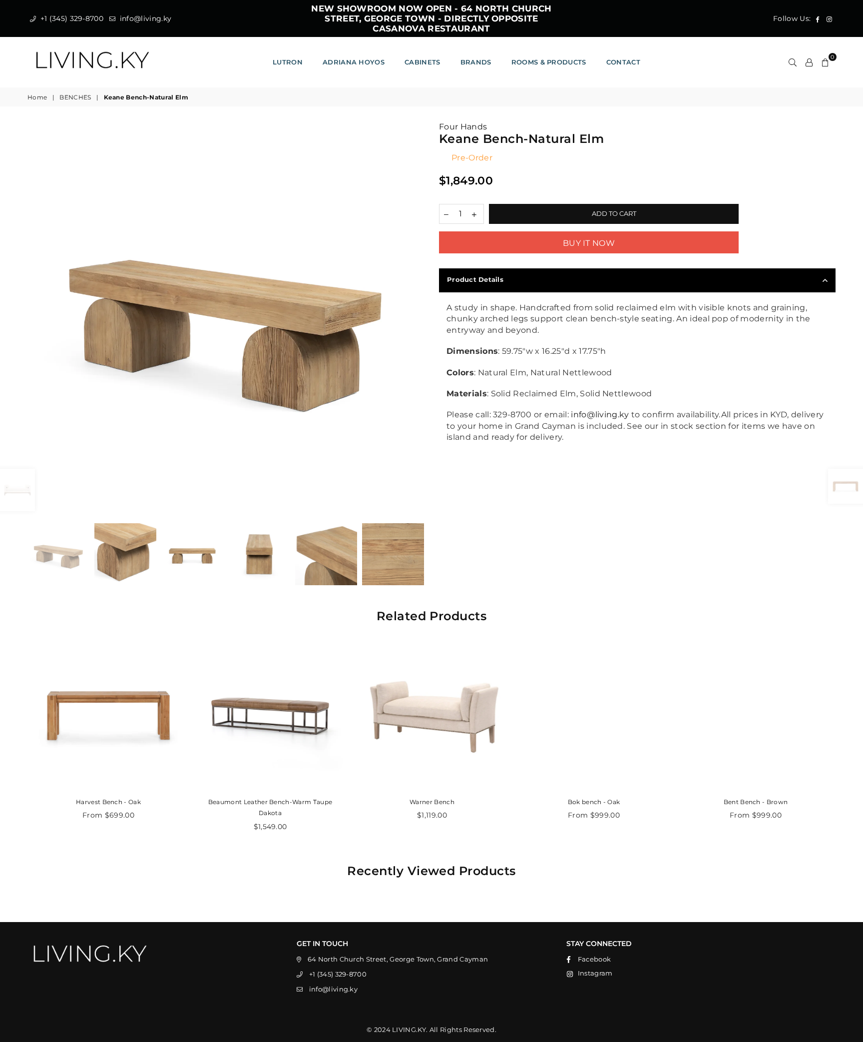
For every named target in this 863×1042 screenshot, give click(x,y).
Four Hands (463, 126)
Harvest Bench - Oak (108, 802)
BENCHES (75, 97)
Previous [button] (36, 320)
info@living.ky (144, 18)
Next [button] (415, 320)
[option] (225, 319)
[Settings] (809, 61)
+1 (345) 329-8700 (70, 18)
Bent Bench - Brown (756, 802)
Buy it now (589, 243)
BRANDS (475, 62)
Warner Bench (432, 802)
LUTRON (288, 62)
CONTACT (623, 62)
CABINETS (422, 62)
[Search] (792, 61)
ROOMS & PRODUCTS (548, 62)
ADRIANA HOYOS (354, 62)
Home (37, 97)
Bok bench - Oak (594, 802)
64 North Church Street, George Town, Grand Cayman (398, 959)
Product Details (475, 279)
